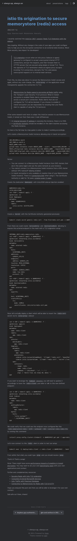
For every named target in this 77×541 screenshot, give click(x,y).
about (48, 3)
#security (37, 33)
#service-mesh (17, 33)
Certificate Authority (20, 124)
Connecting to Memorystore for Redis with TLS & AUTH (32, 484)
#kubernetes (28, 33)
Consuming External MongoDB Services (26, 479)
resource (36, 381)
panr (45, 536)
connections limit (38, 176)
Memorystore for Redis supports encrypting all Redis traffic (36, 92)
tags (66, 3)
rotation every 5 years (43, 178)
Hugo (47, 533)
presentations (58, 3)
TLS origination (19, 58)
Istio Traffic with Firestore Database (25, 481)
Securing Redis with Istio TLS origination (26, 476)
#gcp (9, 33)
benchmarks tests (46, 466)
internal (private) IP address (24, 121)
